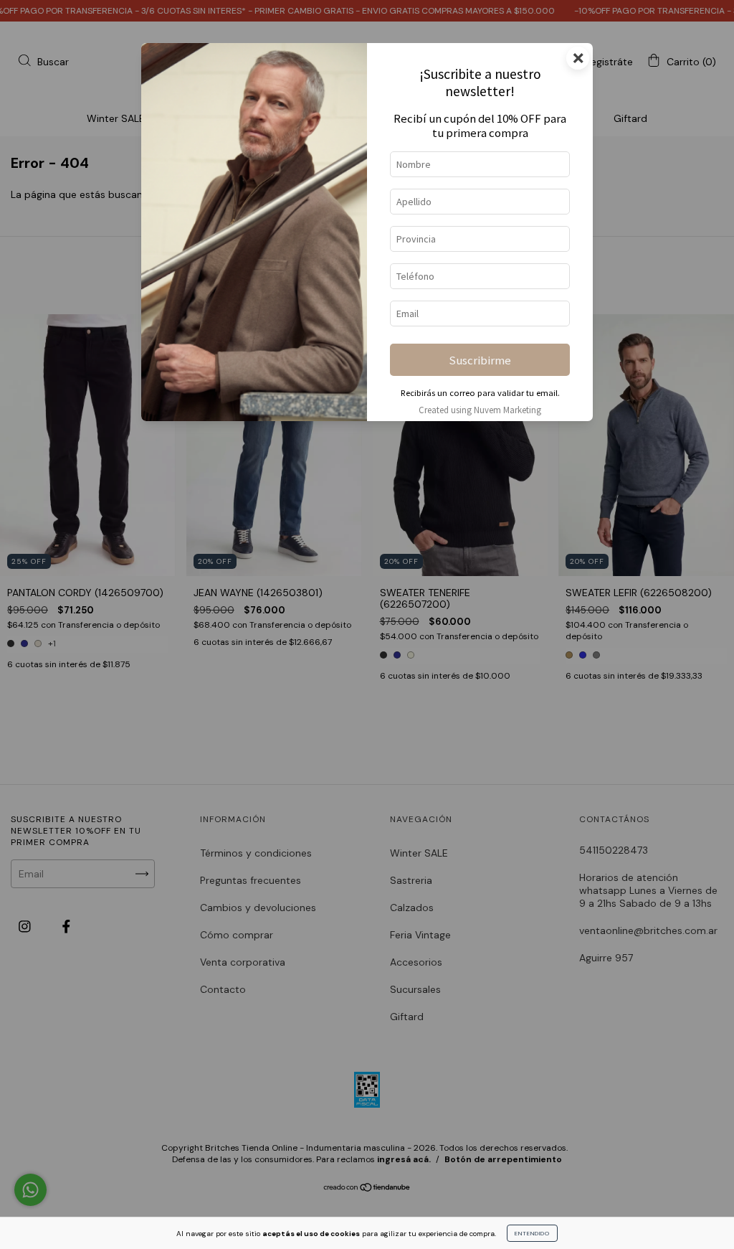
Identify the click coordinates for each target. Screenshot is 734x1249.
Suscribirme (480, 360)
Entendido (532, 1233)
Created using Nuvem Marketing (480, 409)
